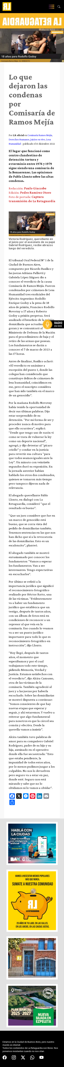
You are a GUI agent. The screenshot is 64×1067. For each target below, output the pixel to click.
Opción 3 (54, 332)
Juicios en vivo (37, 139)
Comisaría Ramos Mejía (39, 135)
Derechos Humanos (19, 139)
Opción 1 (54, 330)
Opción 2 (54, 331)
